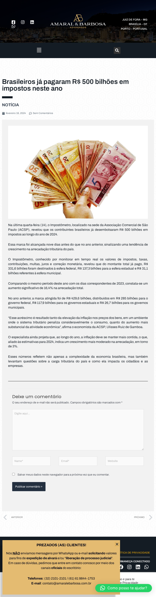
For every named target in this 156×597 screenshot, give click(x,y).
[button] (123, 588)
